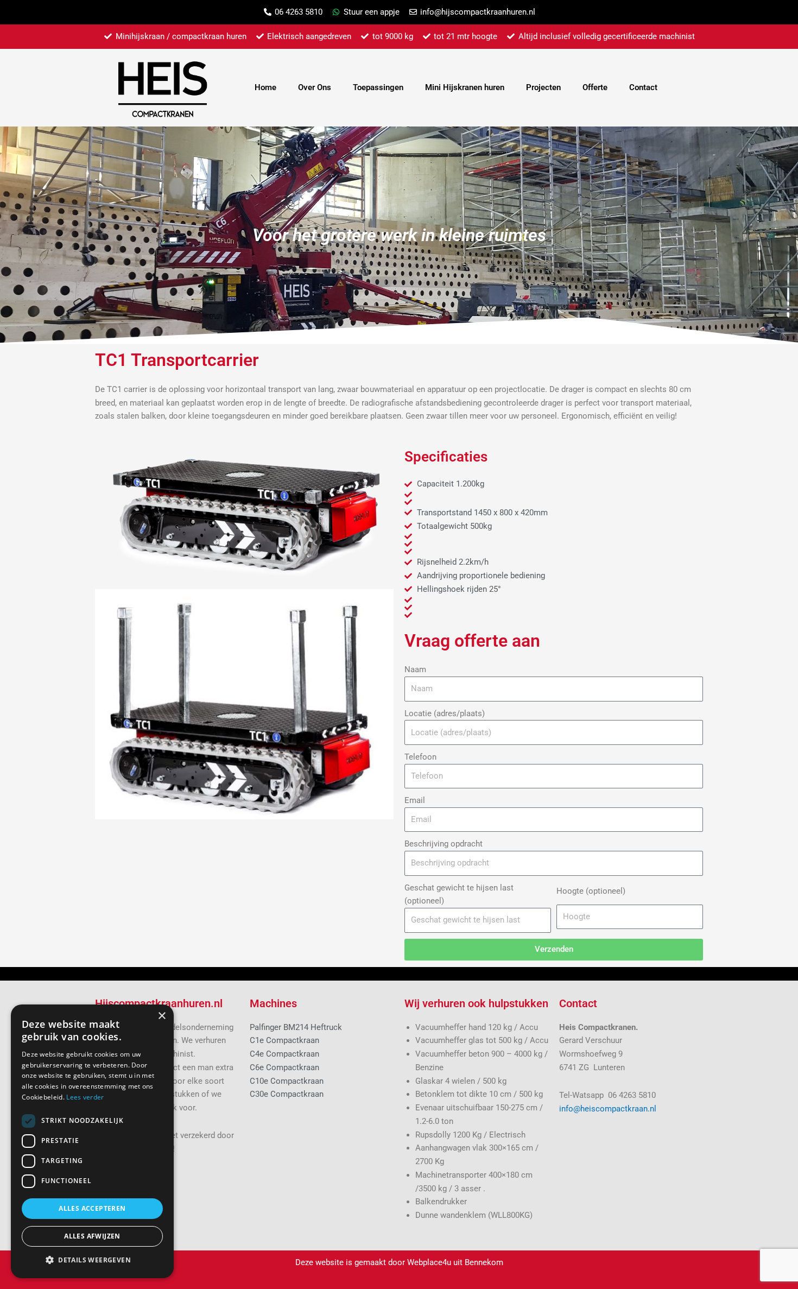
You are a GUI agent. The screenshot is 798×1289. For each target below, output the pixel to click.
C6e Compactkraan (284, 1067)
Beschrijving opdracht (443, 844)
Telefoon (420, 757)
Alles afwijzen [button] (92, 1236)
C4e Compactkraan (284, 1054)
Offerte (594, 87)
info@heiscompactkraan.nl (607, 1109)
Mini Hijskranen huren (464, 87)
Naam (415, 669)
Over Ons (314, 87)
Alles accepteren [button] (92, 1208)
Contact (643, 87)
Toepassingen (378, 87)
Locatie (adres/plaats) (444, 713)
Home (265, 87)
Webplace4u (429, 1262)
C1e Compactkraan (284, 1040)
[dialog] (92, 1141)
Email (414, 800)
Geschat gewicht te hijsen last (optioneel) (459, 894)
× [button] (161, 1016)
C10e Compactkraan (287, 1081)
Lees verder (85, 1097)
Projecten (543, 87)
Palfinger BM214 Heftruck (296, 1027)
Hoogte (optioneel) (590, 891)
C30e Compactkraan (287, 1094)
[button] (92, 1260)
